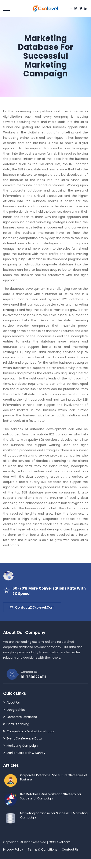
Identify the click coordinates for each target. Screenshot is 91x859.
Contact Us (70, 849)
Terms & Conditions (42, 849)
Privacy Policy (13, 849)
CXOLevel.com (59, 842)
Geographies (16, 710)
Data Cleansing (18, 724)
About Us (13, 702)
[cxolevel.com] (45, 6)
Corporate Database (22, 717)
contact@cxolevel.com (35, 607)
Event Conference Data (24, 738)
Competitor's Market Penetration (31, 731)
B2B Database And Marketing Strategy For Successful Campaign (50, 796)
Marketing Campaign (22, 745)
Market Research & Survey (26, 753)
